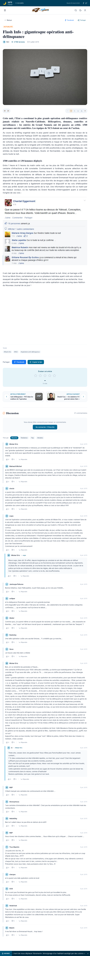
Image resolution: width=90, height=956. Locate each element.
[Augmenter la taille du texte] (85, 110)
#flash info (7, 352)
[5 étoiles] (54, 375)
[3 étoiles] (45, 375)
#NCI (16, 352)
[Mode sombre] (80, 10)
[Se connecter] (85, 10)
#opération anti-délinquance (30, 352)
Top (32, 438)
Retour (9, 20)
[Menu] (5, 10)
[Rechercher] (76, 10)
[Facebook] (83, 3)
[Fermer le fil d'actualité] (88, 953)
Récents (14, 438)
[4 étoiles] (50, 375)
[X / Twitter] (86, 3)
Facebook (20, 362)
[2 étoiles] (40, 375)
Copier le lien (37, 362)
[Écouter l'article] (8, 110)
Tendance (24, 438)
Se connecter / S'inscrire (45, 427)
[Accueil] (40, 10)
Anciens (40, 438)
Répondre (24, 459)
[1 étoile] (36, 375)
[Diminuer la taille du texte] (67, 110)
